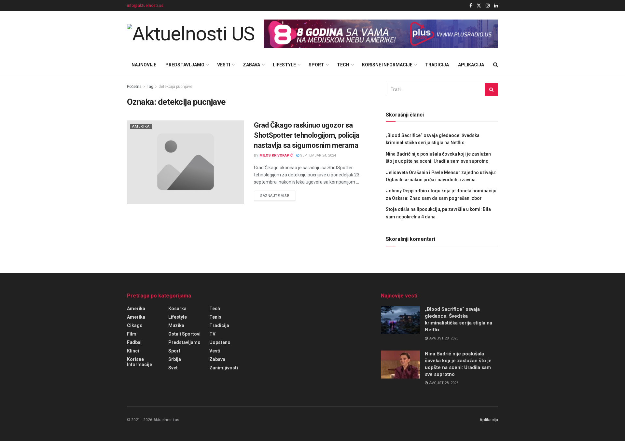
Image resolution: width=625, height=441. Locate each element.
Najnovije (144, 64)
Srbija (174, 359)
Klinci (133, 350)
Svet (173, 367)
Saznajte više (277, 195)
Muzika (176, 325)
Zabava (251, 64)
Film (131, 334)
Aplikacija (471, 64)
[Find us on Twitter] (479, 5)
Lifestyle (284, 64)
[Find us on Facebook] (470, 5)
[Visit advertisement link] (381, 34)
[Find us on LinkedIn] (496, 5)
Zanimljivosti (223, 367)
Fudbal (134, 342)
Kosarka (177, 308)
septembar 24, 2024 (317, 155)
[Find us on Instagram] (488, 5)
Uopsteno (219, 342)
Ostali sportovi (184, 334)
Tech (343, 64)
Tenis (215, 317)
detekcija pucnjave (175, 86)
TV (212, 334)
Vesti (223, 64)
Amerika (141, 126)
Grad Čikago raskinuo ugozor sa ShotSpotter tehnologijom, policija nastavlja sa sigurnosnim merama (306, 135)
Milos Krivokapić (276, 155)
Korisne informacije (387, 64)
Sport (316, 64)
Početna (134, 86)
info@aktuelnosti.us (145, 5)
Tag (150, 86)
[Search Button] (495, 65)
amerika (136, 308)
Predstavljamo (184, 64)
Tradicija (437, 64)
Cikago (135, 325)
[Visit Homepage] (191, 34)
